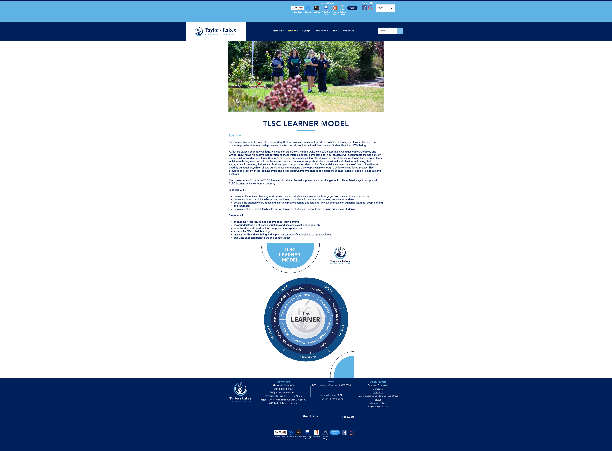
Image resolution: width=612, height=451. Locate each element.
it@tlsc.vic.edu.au (289, 403)
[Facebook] (364, 7)
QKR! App (378, 392)
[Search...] (400, 31)
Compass (378, 388)
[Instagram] (370, 7)
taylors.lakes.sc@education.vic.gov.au (287, 399)
